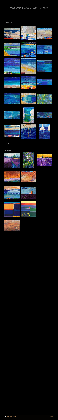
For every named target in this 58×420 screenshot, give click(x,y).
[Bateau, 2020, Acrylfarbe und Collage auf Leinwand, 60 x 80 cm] (12, 82)
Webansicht (50, 418)
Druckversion (9, 416)
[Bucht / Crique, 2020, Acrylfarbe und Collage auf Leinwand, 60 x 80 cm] (28, 98)
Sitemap (15, 416)
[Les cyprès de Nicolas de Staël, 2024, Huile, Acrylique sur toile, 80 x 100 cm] (28, 193)
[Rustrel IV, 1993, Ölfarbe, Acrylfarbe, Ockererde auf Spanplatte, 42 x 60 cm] (12, 225)
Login (51, 416)
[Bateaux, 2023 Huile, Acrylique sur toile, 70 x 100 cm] (12, 33)
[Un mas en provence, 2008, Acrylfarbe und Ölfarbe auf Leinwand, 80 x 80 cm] (28, 209)
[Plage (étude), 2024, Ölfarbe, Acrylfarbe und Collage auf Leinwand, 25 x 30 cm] (28, 82)
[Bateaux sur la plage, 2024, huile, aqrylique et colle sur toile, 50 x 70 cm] (44, 33)
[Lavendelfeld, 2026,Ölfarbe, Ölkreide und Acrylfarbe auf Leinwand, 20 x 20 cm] (12, 160)
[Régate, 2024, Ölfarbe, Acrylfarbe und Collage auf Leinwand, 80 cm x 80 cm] (12, 66)
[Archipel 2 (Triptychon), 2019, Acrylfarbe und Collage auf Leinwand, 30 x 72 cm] (44, 82)
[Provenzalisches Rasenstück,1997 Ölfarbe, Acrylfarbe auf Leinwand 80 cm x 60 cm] (28, 160)
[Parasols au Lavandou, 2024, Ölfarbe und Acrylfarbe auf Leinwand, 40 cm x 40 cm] (28, 49)
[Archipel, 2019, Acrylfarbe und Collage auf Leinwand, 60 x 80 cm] (12, 98)
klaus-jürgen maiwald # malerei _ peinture (29, 8)
